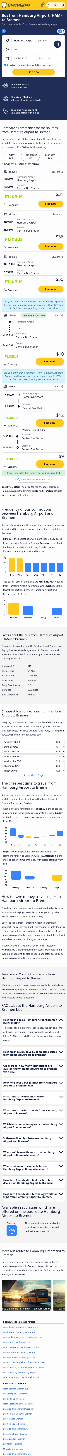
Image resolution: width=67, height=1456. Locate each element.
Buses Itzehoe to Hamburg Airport (19, 1355)
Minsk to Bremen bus (13, 1451)
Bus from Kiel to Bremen (14, 1426)
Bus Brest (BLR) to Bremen (15, 1396)
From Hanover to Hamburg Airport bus (21, 1350)
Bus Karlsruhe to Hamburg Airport (19, 1360)
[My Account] (42, 5)
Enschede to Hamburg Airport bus (19, 1335)
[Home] (19, 5)
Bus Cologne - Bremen (13, 1401)
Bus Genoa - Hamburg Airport (17, 1345)
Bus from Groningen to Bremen (17, 1416)
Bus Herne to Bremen (13, 1421)
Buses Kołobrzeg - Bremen (15, 1436)
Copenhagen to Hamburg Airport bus (20, 1330)
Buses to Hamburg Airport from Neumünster (24, 1365)
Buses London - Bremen (14, 1441)
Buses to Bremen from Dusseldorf (18, 1411)
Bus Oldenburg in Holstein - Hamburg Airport (24, 1370)
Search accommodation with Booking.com (29, 65)
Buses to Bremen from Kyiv (15, 1431)
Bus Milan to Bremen (12, 1446)
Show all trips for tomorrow (35, 479)
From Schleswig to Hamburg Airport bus (22, 1380)
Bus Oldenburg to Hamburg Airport (19, 1375)
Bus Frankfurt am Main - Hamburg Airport (22, 1340)
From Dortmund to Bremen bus (18, 1406)
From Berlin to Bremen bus (15, 1391)
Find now (50, 204)
